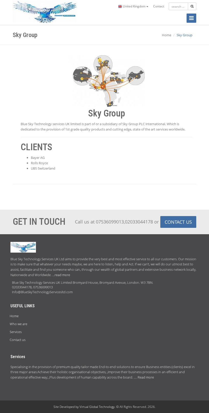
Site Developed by (67, 407)
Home (166, 35)
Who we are (18, 324)
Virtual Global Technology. (98, 407)
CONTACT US (178, 222)
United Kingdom (134, 6)
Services (16, 331)
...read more (61, 275)
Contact (158, 6)
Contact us (17, 339)
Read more (146, 377)
